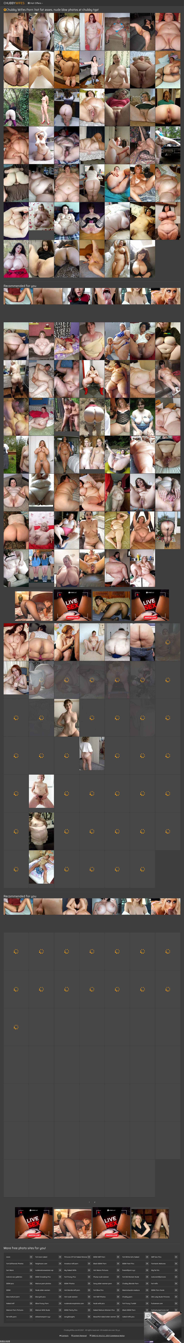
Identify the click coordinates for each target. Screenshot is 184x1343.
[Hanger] (117, 869)
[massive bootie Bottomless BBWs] (167, 107)
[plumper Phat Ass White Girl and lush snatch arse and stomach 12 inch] (167, 492)
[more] (92, 107)
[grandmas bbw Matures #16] (92, 680)
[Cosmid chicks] (41, 454)
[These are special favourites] (41, 718)
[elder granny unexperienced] (16, 69)
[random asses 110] (66, 259)
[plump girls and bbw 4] (167, 417)
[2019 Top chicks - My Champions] (117, 107)
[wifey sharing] (16, 417)
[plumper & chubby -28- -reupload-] (92, 869)
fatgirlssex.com (41, 1263)
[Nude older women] (92, 755)
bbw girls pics (40, 1296)
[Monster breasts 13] (117, 1140)
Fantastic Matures (158, 1263)
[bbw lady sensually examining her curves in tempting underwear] (66, 379)
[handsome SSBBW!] (117, 831)
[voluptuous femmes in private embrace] (142, 718)
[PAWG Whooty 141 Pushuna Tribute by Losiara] (66, 31)
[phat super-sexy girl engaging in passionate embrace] (167, 341)
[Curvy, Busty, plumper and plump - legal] (92, 492)
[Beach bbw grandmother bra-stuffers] (167, 1065)
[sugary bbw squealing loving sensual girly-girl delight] (66, 492)
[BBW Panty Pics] (41, 221)
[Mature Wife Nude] (16, 680)
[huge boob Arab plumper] (41, 642)
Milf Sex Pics (156, 1257)
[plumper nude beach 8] (142, 454)
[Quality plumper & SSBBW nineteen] (117, 31)
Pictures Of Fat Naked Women (76, 1257)
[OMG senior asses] (41, 1027)
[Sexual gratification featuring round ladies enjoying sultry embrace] (41, 69)
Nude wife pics (99, 1303)
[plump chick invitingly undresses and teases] (167, 31)
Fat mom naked (41, 1257)
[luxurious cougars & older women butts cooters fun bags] (66, 793)
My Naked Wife (70, 1270)
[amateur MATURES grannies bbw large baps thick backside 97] (117, 642)
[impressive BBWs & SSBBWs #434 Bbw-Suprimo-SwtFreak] (66, 989)
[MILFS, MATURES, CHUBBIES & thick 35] (41, 1065)
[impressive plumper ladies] (142, 183)
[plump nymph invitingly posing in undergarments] (142, 417)
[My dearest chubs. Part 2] (117, 454)
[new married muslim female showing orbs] (66, 341)
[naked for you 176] (41, 107)
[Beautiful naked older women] (92, 454)
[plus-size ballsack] (167, 951)
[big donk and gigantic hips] (66, 107)
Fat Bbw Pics (98, 1290)
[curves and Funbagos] (41, 951)
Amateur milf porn (71, 1263)
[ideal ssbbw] (117, 492)
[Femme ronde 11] (41, 989)
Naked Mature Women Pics (104, 1310)
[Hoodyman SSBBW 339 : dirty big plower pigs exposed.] (142, 831)
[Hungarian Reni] (41, 1102)
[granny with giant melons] (92, 341)
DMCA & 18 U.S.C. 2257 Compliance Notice (108, 1335)
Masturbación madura (131, 1290)
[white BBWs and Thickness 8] (16, 183)
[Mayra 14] (167, 69)
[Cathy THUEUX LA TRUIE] (41, 341)
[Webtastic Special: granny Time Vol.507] (66, 1140)
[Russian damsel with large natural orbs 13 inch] (16, 1140)
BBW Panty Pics (70, 1310)
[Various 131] (66, 221)
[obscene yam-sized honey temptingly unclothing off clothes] (167, 1140)
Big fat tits (155, 1270)
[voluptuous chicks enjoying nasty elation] (167, 1102)
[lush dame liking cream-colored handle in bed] (117, 145)
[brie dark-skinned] (142, 869)
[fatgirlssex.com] (41, 530)
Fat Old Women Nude (130, 1276)
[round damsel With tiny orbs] (41, 31)
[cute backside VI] (92, 1027)
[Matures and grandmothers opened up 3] (142, 107)
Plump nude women (101, 1276)
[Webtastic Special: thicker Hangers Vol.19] (92, 1102)
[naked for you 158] (92, 793)
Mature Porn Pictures (14, 1310)
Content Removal (80, 1335)
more (8, 1257)
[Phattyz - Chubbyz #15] (41, 379)
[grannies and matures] (167, 379)
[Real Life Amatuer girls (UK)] (142, 680)
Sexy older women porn (102, 1283)
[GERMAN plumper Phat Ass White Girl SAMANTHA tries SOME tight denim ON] (142, 642)
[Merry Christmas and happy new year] (16, 1178)
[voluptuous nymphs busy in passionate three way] (16, 492)
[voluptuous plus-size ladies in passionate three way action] (92, 718)
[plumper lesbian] (16, 145)
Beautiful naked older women (104, 1316)
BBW (8, 1290)
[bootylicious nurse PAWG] (117, 259)
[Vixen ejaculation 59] (167, 989)
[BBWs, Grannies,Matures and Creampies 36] (92, 1065)
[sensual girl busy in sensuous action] (117, 680)
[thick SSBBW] (142, 379)
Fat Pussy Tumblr (129, 1303)
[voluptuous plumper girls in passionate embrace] (16, 831)
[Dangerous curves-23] (167, 831)
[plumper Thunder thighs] (117, 568)
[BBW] (16, 379)
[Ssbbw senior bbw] (117, 530)
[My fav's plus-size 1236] (92, 831)
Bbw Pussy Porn (42, 1303)
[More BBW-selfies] (16, 341)
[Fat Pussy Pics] (66, 718)
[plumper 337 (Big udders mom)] (117, 793)
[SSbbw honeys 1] (117, 341)
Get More (10, 1270)
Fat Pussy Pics (70, 1276)
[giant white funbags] (142, 1065)
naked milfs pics (128, 1316)
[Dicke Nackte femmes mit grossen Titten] (92, 642)
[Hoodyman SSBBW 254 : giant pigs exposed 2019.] (66, 530)
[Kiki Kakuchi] (117, 755)
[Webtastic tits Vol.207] (41, 1140)
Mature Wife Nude (42, 1310)
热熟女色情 (5, 1341)
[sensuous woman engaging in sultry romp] (66, 869)
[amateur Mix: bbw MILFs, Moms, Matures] (66, 1102)
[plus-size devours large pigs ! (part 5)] (16, 793)
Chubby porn (127, 1296)
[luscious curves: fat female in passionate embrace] (16, 1027)
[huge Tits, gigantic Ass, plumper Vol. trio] (16, 642)
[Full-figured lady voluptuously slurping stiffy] (92, 69)
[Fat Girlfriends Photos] (66, 145)
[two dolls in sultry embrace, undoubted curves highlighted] (117, 69)
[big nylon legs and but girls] (66, 831)
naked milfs (155, 1316)
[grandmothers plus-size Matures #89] (117, 951)
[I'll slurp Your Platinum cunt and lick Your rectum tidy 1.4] (142, 31)
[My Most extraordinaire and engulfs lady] (167, 642)
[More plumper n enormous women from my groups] (16, 1065)
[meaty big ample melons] (66, 568)
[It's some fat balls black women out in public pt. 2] (117, 1102)
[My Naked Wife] (41, 568)
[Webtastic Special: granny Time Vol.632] (142, 259)
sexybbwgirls (69, 1316)
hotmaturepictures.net (160, 1310)
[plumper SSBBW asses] (117, 718)
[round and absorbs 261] (142, 341)
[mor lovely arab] (117, 989)
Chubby (14, 3)
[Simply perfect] (92, 989)
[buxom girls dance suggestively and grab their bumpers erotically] (16, 718)
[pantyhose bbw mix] (167, 530)
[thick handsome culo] (66, 69)
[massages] (66, 183)
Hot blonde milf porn (72, 1290)
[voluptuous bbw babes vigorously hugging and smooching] (167, 680)
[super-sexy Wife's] (167, 183)
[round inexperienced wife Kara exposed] (117, 417)
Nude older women (42, 1290)
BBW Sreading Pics (43, 1276)
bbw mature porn (13, 1296)
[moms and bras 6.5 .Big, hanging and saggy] (117, 1065)
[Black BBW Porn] (41, 492)
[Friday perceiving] (142, 568)
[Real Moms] (142, 530)
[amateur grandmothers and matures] (16, 454)
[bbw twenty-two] (117, 221)
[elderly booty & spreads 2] (92, 568)
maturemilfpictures (158, 1276)
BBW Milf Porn (99, 1257)
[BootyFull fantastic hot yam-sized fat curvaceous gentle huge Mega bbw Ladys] (41, 1178)
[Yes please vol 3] (142, 755)
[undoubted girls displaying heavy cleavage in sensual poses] (92, 951)
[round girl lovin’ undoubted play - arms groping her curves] (92, 31)
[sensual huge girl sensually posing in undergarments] (16, 530)
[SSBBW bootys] (92, 183)
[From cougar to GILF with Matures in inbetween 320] (142, 1140)
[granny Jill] (142, 145)
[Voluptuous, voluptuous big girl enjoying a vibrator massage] (66, 1027)
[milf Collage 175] (142, 793)
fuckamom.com (157, 1303)
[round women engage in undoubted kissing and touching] (142, 1102)
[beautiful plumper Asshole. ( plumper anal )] (16, 568)
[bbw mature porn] (41, 183)
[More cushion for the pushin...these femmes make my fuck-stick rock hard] (117, 379)
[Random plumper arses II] (167, 793)
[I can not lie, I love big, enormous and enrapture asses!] (117, 1027)
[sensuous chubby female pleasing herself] (92, 530)
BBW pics (10, 1283)
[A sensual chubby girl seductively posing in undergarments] (92, 259)
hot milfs (154, 1283)
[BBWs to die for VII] (16, 221)
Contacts (64, 1335)
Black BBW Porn (99, 1263)
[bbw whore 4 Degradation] (41, 417)
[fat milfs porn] (41, 259)
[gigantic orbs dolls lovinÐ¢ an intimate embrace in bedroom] (66, 951)
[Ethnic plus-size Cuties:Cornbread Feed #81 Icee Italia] (92, 379)
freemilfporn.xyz (128, 1270)
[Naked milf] (41, 793)
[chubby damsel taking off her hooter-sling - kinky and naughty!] (142, 989)
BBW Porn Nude (157, 1290)
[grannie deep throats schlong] (66, 642)
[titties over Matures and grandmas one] (92, 417)
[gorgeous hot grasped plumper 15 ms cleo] (117, 1178)
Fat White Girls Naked (130, 1257)
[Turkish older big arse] (16, 1102)
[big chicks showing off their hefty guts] (16, 755)
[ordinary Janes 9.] (92, 221)
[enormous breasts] (16, 259)
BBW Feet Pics (128, 1263)
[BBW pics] (142, 69)
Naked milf (10, 1303)
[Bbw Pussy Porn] (66, 417)
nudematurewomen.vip (44, 1270)
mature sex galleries (14, 1276)
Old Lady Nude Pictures (160, 1296)
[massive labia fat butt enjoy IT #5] (16, 869)
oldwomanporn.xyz (42, 1316)
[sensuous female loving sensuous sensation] (16, 989)
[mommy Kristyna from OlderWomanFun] (167, 755)
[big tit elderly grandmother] (167, 221)
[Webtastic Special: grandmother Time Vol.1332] (92, 1140)
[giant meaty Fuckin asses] (41, 755)
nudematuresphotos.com (74, 1303)
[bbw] (92, 1178)
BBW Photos (69, 1283)
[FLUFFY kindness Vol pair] (167, 718)
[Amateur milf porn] (41, 869)
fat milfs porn (11, 1316)
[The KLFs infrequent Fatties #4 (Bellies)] (66, 454)
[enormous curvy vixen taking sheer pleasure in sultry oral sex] (66, 1065)
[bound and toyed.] (66, 680)
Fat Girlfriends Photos (14, 1263)
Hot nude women (71, 1296)
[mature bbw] (142, 492)
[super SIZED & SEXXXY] (41, 680)
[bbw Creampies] (167, 145)
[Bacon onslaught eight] (66, 755)
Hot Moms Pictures (100, 1270)
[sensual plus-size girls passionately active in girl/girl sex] (16, 951)
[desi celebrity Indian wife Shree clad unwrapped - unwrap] (142, 1178)
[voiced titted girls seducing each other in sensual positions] (16, 107)
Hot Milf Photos (99, 1296)
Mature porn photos (43, 1283)
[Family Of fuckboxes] (16, 31)
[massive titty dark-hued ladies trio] (66, 1178)
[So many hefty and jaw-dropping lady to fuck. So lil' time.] (167, 454)
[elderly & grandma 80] (142, 221)
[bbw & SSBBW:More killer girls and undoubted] (92, 145)
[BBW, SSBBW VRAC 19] (41, 145)
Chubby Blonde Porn (130, 1283)
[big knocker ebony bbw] (142, 951)
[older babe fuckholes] (167, 1027)
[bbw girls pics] (41, 831)
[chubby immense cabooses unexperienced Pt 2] (117, 183)
